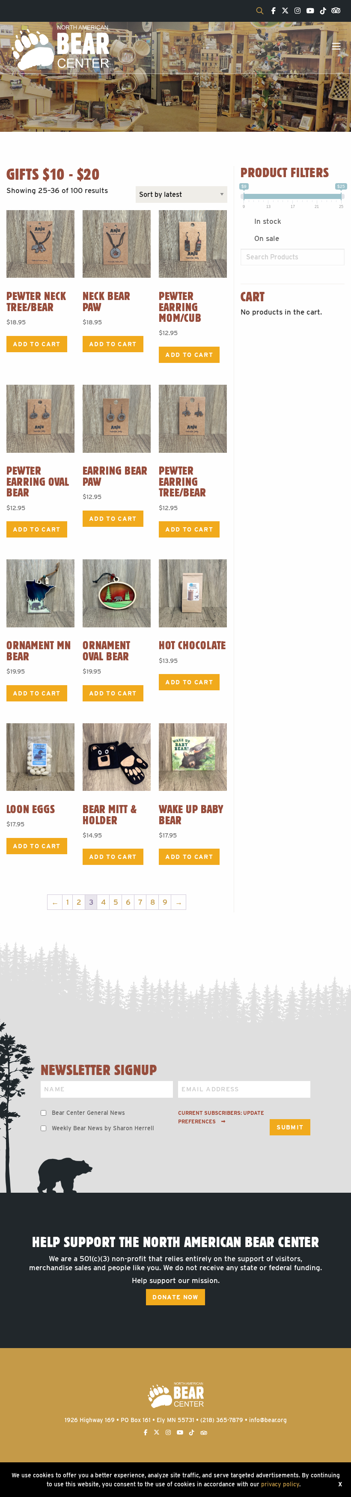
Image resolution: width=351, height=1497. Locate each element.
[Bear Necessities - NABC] (60, 47)
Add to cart (37, 344)
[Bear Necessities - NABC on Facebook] (271, 11)
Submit (290, 1127)
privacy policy (280, 1484)
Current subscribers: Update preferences (221, 1117)
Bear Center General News (88, 1112)
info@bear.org (268, 1420)
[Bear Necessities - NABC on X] (283, 11)
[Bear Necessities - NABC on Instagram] (295, 11)
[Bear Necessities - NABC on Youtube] (308, 11)
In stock (267, 221)
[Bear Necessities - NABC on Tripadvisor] (334, 9)
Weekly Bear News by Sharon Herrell (103, 1128)
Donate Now (175, 1297)
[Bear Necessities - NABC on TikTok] (321, 11)
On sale (266, 238)
